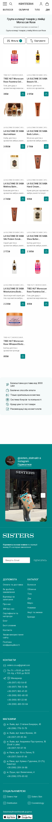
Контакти (7, 630)
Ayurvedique (46, 75)
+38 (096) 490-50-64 (17, 704)
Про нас (7, 604)
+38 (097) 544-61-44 (17, 756)
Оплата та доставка (13, 584)
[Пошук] (11, 4)
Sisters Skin (36, 796)
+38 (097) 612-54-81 (17, 682)
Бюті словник (9, 625)
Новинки (31, 607)
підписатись (40, 560)
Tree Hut (7, 75)
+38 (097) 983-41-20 (17, 691)
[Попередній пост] (9, 495)
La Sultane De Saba (34, 75)
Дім (29, 598)
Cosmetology (37, 803)
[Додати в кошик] (23, 94)
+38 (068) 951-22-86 (17, 699)
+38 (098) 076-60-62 (17, 776)
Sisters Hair (12, 796)
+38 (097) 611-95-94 (16, 737)
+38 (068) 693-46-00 (17, 695)
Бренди (31, 617)
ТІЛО (37, 9)
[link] (47, 4)
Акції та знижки (34, 612)
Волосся (31, 584)
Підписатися (24, 464)
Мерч (30, 603)
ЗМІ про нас (8, 609)
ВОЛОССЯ (8, 9)
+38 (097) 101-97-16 (16, 748)
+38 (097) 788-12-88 (17, 686)
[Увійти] (41, 4)
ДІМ (48, 9)
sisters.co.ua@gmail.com (18, 665)
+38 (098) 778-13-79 (17, 728)
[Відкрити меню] (5, 4)
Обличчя (31, 589)
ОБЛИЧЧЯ (24, 9)
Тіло (29, 594)
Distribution (12, 803)
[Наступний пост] (43, 495)
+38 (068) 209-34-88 (17, 767)
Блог (5, 620)
